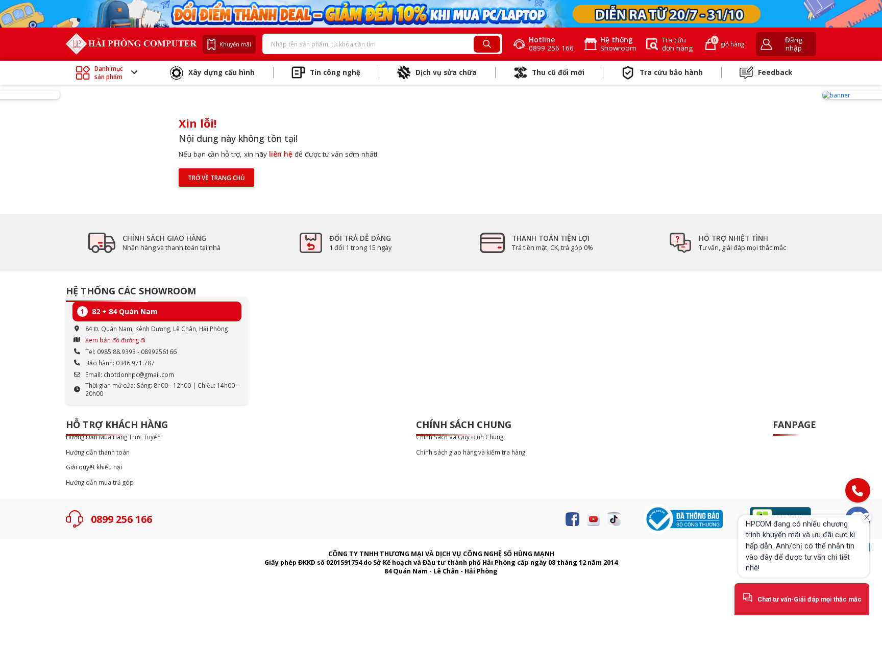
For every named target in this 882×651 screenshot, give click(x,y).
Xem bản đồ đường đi (115, 340)
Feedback (775, 72)
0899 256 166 (121, 519)
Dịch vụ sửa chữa (446, 72)
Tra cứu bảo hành (671, 72)
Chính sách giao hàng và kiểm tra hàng (470, 452)
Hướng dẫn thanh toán (98, 452)
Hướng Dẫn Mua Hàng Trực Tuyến (113, 437)
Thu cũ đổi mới (558, 72)
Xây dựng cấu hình (221, 72)
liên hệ (280, 154)
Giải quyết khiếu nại (94, 467)
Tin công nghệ (335, 72)
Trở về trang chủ (216, 177)
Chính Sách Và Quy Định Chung (459, 437)
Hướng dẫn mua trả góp (100, 482)
